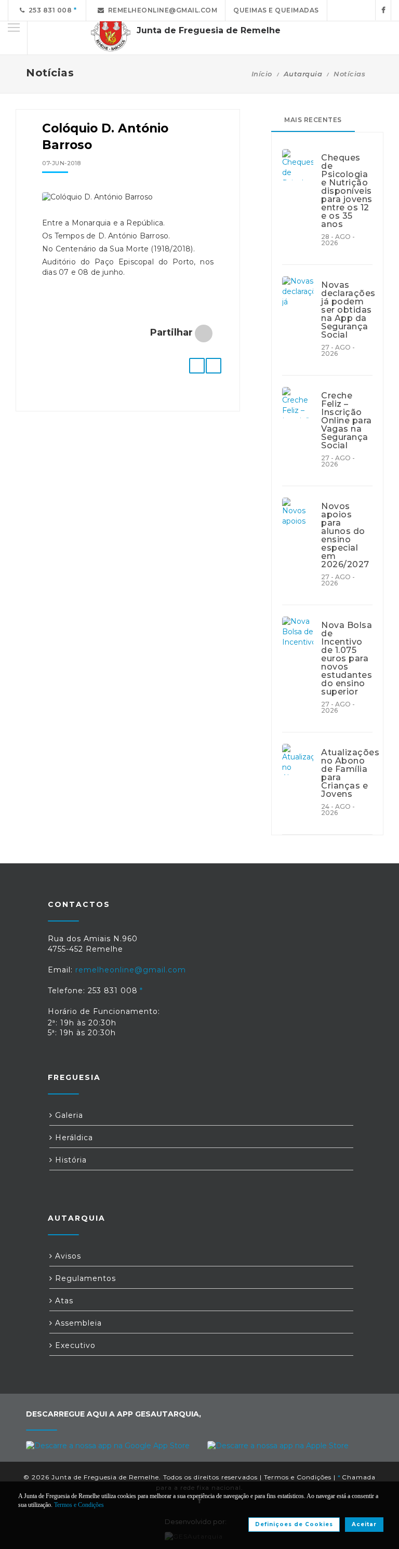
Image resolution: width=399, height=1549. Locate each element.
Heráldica (72, 1137)
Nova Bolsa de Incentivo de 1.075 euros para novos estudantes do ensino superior (346, 658)
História (69, 1160)
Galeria (67, 1115)
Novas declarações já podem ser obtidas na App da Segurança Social (347, 310)
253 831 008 (48, 10)
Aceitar (364, 1524)
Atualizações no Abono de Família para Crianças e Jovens (347, 773)
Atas (62, 1300)
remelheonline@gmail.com (161, 10)
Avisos (66, 1256)
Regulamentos (84, 1278)
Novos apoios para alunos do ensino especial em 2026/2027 (345, 535)
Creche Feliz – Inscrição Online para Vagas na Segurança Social (346, 421)
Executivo (74, 1345)
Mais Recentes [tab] (313, 120)
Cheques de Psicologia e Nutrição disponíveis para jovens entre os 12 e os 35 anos (347, 191)
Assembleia (77, 1323)
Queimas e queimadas (276, 10)
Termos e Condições (297, 1477)
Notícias (349, 74)
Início (261, 74)
